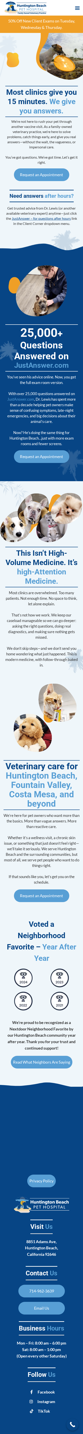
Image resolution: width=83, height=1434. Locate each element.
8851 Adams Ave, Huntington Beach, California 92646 (41, 1248)
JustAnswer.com (41, 365)
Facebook (46, 1392)
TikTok (44, 1411)
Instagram (46, 1401)
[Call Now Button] (72, 1424)
